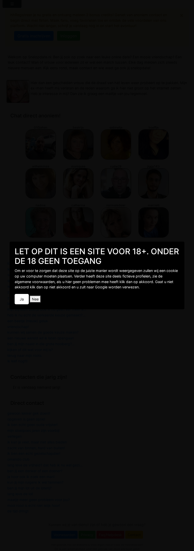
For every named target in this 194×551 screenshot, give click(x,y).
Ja (22, 299)
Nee (35, 299)
